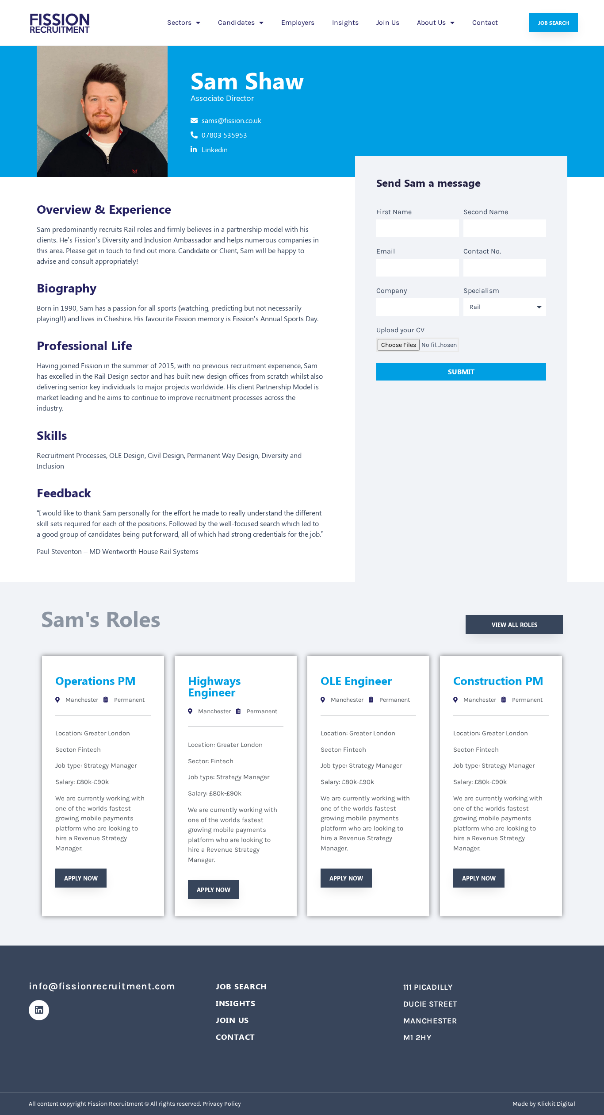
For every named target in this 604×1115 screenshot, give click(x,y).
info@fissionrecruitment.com (102, 986)
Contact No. (482, 251)
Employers (297, 22)
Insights (345, 22)
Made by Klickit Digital (543, 1103)
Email (385, 251)
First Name (394, 212)
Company (391, 291)
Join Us (387, 22)
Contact (485, 22)
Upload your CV (400, 330)
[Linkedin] (39, 1010)
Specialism (481, 291)
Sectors (179, 22)
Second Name (485, 212)
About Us (431, 22)
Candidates (236, 22)
